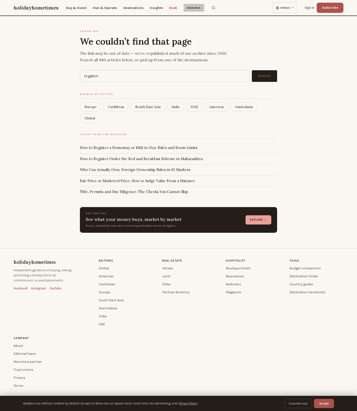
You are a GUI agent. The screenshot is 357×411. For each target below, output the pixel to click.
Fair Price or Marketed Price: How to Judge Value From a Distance (137, 180)
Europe (91, 107)
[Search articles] (213, 8)
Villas (166, 284)
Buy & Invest (76, 8)
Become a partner (28, 362)
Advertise (194, 7)
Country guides (301, 284)
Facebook (21, 288)
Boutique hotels (238, 268)
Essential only (298, 403)
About (18, 346)
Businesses (235, 276)
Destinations (133, 8)
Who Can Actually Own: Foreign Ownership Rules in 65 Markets (135, 169)
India (175, 107)
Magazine (233, 292)
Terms (18, 386)
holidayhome (35, 262)
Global (90, 118)
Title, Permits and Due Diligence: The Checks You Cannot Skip (134, 191)
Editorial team (25, 354)
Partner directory (176, 292)
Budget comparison (305, 268)
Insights (156, 8)
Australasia (244, 107)
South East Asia (148, 107)
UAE (194, 107)
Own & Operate (105, 8)
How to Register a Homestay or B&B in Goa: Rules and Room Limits (138, 147)
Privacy (19, 378)
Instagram (38, 288)
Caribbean (116, 107)
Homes (167, 268)
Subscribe (330, 7)
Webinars (233, 284)
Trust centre (23, 370)
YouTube (55, 288)
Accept (324, 403)
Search (264, 76)
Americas (216, 107)
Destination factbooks (307, 292)
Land (166, 276)
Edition (287, 7)
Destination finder (303, 276)
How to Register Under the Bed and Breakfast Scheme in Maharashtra (141, 158)
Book (173, 8)
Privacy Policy (188, 403)
